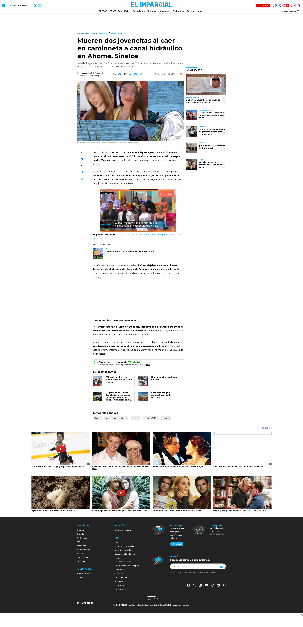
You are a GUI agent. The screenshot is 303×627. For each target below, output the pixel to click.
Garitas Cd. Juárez (288, 11)
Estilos (80, 553)
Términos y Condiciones (205, 573)
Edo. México (124, 11)
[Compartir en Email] (135, 74)
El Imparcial (86, 33)
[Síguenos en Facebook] (276, 5)
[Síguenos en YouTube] (288, 5)
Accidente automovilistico (116, 418)
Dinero (80, 542)
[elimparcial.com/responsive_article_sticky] (301, 614)
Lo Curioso (82, 538)
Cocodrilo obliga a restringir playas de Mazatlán (161, 395)
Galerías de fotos (85, 573)
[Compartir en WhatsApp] (114, 74)
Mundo (80, 534)
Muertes (166, 418)
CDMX (113, 11)
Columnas (165, 11)
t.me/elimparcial (217, 528)
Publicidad (119, 581)
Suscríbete (263, 5)
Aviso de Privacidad (123, 550)
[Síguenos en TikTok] (291, 5)
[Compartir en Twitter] (125, 74)
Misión (117, 558)
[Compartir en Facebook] (119, 74)
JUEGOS (103, 11)
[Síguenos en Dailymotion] (299, 5)
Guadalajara (139, 11)
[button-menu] (3, 5)
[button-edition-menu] (279, 11)
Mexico (103, 33)
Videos (80, 577)
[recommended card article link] (98, 253)
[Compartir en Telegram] (130, 74)
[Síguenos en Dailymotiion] (224, 585)
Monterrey (152, 11)
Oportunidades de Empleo (126, 566)
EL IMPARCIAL (150, 418)
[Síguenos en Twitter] (280, 5)
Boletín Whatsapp (122, 530)
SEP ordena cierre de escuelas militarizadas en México (119, 379)
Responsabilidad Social (125, 554)
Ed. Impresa (179, 11)
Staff (116, 542)
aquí (148, 365)
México (80, 530)
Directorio (119, 569)
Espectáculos (83, 549)
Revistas (191, 11)
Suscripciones (120, 577)
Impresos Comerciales (124, 546)
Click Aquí (177, 544)
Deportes (81, 546)
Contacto (118, 573)
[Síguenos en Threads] (295, 5)
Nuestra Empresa (122, 562)
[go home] (85, 603)
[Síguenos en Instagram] (284, 5)
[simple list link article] (206, 85)
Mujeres (135, 418)
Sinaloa (116, 33)
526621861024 (177, 528)
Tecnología (82, 557)
